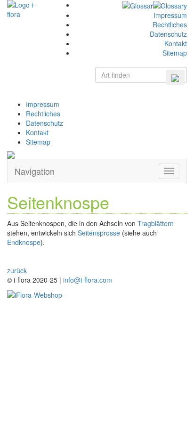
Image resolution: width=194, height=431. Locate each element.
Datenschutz (168, 34)
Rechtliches (170, 24)
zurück (17, 270)
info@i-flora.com (87, 280)
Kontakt (175, 43)
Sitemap (174, 52)
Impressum (170, 15)
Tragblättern (155, 223)
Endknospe (23, 242)
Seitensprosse (99, 232)
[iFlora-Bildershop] (34, 294)
